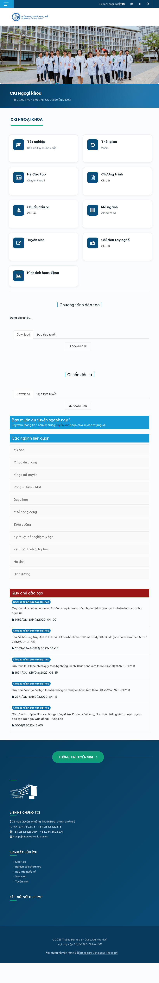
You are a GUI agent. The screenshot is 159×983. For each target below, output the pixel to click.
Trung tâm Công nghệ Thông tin (98, 952)
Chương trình (112, 174)
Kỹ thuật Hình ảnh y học (31, 549)
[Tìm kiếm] (148, 4)
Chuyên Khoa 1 (61, 99)
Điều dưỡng (22, 524)
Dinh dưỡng (22, 574)
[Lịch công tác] (132, 4)
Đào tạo (24, 99)
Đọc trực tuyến (46, 334)
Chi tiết (105, 180)
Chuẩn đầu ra (38, 207)
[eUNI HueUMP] (140, 4)
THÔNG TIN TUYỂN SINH (77, 757)
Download (23, 334)
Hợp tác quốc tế (25, 871)
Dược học (21, 499)
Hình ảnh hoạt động (43, 273)
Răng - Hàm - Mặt (27, 487)
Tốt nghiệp (36, 142)
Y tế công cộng (25, 512)
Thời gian (109, 142)
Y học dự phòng (25, 462)
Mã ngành (109, 207)
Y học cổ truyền (25, 475)
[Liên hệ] (123, 4)
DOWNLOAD (79, 346)
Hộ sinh (19, 562)
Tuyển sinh (36, 240)
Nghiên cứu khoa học (28, 866)
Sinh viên (20, 876)
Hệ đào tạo (36, 174)
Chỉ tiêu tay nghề (115, 240)
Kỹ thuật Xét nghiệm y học (34, 537)
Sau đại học (41, 99)
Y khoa (19, 450)
